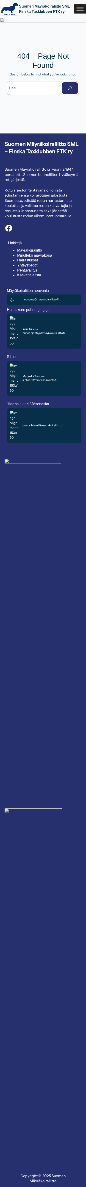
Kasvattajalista (29, 275)
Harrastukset (27, 260)
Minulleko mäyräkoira (34, 255)
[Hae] (70, 88)
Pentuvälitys (27, 270)
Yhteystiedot (27, 265)
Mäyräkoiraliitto (29, 250)
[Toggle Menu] (80, 9)
